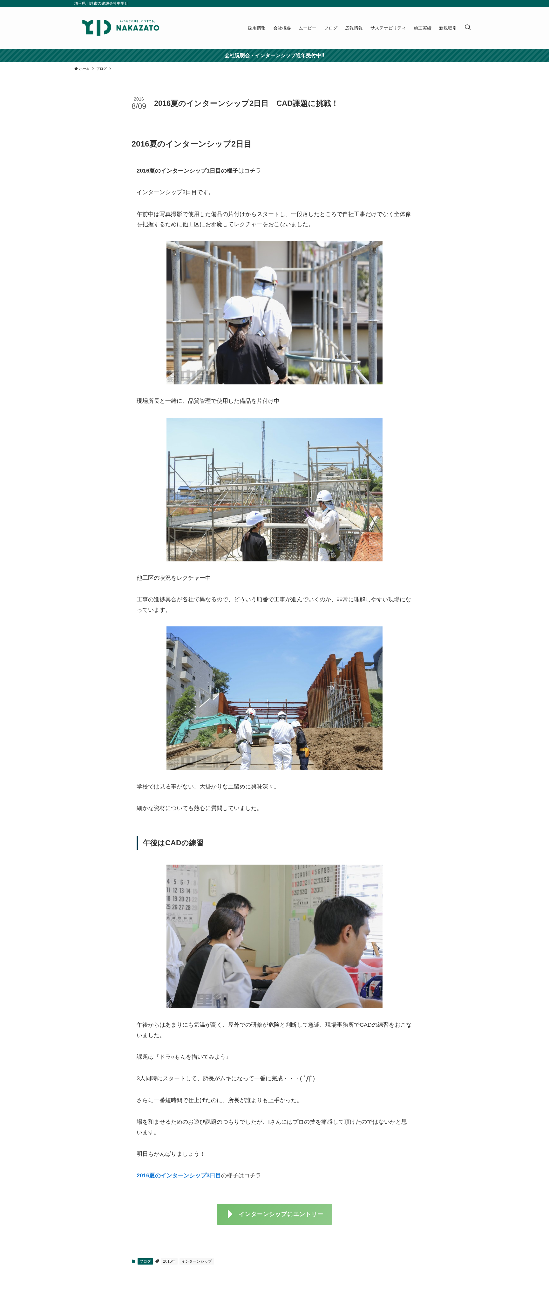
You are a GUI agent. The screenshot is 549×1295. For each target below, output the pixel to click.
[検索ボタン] (468, 28)
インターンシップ (196, 1261)
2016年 (169, 1261)
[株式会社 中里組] (120, 28)
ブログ (145, 1261)
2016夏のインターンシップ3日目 (179, 1175)
